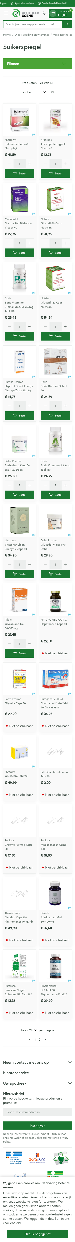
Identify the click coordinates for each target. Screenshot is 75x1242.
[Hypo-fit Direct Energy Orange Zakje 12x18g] (19, 362)
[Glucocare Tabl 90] (19, 751)
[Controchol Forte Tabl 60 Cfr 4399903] (55, 679)
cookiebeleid (12, 1222)
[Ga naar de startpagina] (26, 13)
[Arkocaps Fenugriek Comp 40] (55, 120)
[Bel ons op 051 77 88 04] (44, 13)
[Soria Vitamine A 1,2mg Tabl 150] (55, 441)
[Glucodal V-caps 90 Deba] (55, 520)
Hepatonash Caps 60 (54, 624)
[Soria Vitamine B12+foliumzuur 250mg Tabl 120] (19, 278)
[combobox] (32, 24)
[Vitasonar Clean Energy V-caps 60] (19, 520)
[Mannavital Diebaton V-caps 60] (19, 199)
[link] (30, 1039)
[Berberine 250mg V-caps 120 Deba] (19, 441)
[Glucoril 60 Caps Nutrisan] (55, 199)
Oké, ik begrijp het (37, 1234)
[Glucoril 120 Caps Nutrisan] (55, 278)
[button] (37, 63)
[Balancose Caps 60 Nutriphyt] (19, 120)
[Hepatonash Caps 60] (55, 599)
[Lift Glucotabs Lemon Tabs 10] (55, 751)
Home (7, 35)
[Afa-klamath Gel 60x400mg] (55, 893)
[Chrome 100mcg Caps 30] (19, 820)
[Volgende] (44, 1039)
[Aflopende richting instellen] (52, 92)
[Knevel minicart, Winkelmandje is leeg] (52, 13)
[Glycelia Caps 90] (19, 679)
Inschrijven (37, 1125)
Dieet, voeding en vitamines (32, 35)
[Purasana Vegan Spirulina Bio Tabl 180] (19, 966)
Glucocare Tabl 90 (16, 776)
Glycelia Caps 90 (15, 703)
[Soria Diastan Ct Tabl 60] (55, 362)
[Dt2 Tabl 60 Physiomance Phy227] (55, 966)
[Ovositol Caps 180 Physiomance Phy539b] (19, 893)
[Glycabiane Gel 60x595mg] (19, 599)
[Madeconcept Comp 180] (55, 820)
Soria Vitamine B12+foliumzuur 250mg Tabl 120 (19, 307)
